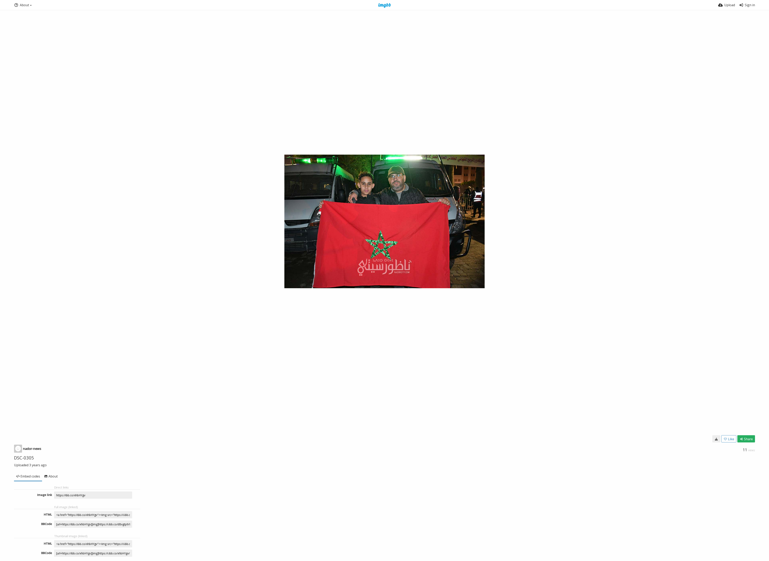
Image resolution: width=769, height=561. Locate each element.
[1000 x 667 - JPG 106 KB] (716, 438)
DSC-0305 (24, 458)
